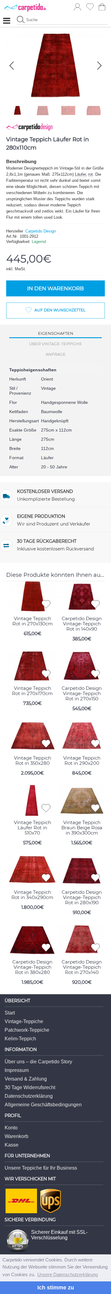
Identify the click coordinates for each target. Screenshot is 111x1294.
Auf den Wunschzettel (60, 310)
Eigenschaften (55, 333)
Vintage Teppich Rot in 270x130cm (32, 621)
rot (90, 174)
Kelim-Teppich (20, 1038)
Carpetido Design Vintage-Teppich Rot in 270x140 (82, 967)
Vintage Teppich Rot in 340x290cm (32, 894)
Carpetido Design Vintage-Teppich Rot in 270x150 (82, 693)
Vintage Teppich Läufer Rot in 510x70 (32, 827)
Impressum (17, 1070)
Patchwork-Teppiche (27, 1030)
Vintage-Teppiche (24, 1021)
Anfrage (56, 354)
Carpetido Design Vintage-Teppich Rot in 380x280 (32, 967)
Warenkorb (16, 1136)
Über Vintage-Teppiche (55, 343)
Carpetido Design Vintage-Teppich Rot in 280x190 (82, 897)
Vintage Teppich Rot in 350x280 (32, 760)
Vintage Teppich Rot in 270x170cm (32, 690)
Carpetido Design (40, 231)
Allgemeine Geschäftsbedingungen (43, 1104)
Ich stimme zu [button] (55, 1287)
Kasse (11, 1144)
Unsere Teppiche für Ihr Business (41, 1168)
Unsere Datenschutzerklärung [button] (67, 1274)
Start (10, 1012)
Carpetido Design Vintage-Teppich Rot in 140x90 (82, 624)
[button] (99, 65)
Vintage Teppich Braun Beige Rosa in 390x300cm (81, 827)
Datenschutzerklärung (29, 1096)
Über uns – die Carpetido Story (38, 1061)
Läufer (80, 174)
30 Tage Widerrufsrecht (30, 1087)
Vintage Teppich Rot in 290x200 (82, 760)
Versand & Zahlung (26, 1078)
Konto (11, 1127)
